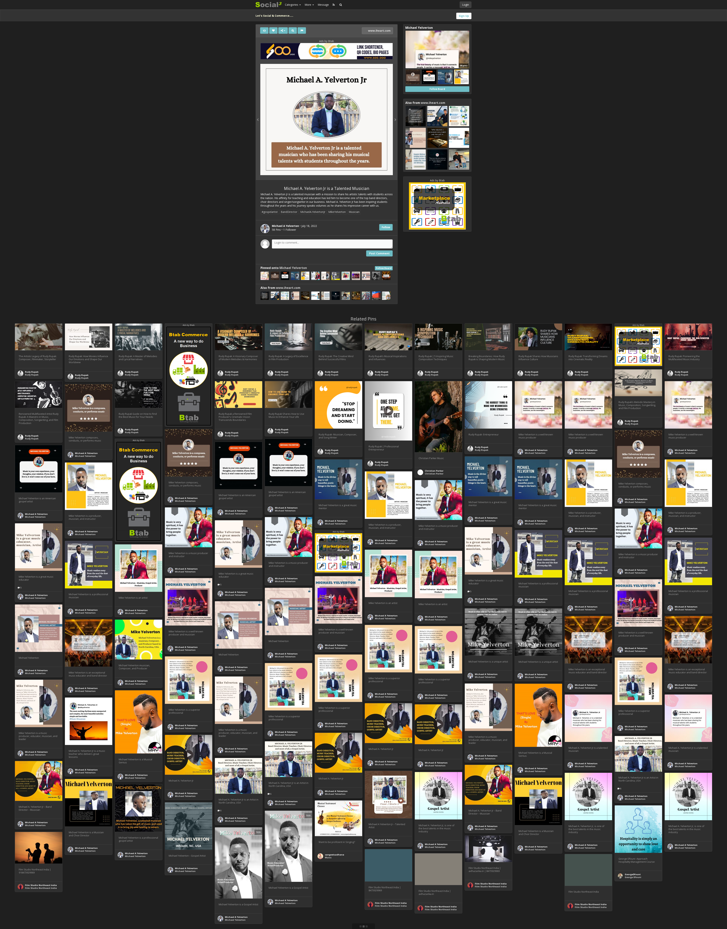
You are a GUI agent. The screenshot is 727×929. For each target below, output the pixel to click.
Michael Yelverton (293, 268)
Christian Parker (434, 470)
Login (465, 4)
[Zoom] (293, 30)
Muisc (328, 857)
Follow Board (384, 268)
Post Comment (379, 253)
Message (323, 4)
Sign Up (464, 16)
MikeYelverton (337, 212)
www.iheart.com (379, 30)
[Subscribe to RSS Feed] (334, 4)
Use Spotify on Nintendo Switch (93, 908)
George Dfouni (633, 877)
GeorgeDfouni (633, 874)
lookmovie (531, 909)
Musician (354, 212)
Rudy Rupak (31, 371)
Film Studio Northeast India (41, 885)
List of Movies (682, 912)
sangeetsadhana (334, 854)
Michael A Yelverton (536, 450)
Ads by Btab (326, 41)
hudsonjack (82, 905)
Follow (386, 227)
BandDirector (289, 212)
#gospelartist (270, 212)
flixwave (679, 910)
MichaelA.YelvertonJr (312, 212)
